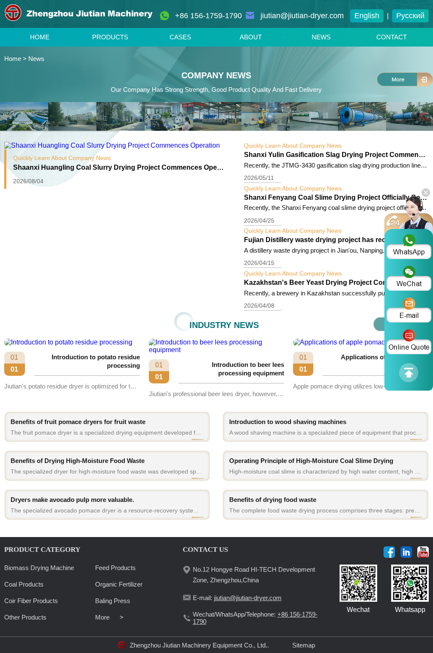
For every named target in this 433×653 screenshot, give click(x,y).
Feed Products (115, 567)
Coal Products (24, 584)
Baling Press (112, 600)
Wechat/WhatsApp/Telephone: (255, 618)
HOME (39, 37)
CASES (180, 37)
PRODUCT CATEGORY (42, 550)
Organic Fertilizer (119, 584)
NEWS (321, 37)
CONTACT (391, 37)
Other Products (25, 617)
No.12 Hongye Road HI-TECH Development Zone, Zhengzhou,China (254, 575)
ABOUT (251, 37)
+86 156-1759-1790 (208, 15)
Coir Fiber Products (31, 600)
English (366, 15)
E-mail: (237, 597)
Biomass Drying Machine (39, 567)
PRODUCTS (110, 37)
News (36, 58)
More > (109, 617)
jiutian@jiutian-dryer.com (302, 15)
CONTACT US (205, 550)
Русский (410, 15)
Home (12, 58)
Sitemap (303, 645)
